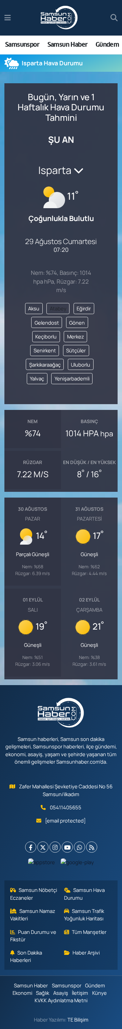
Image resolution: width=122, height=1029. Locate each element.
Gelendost (47, 322)
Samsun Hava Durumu (84, 893)
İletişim (80, 992)
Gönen (77, 322)
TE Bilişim (77, 1019)
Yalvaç (37, 378)
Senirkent (45, 350)
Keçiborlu (46, 336)
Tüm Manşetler (89, 931)
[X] (42, 847)
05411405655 (65, 807)
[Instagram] (55, 847)
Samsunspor (22, 44)
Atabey (58, 308)
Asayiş (60, 992)
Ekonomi (22, 992)
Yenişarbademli (72, 378)
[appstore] (42, 863)
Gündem (107, 44)
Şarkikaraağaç (45, 364)
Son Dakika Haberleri (26, 956)
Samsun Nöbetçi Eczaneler (33, 893)
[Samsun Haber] (59, 18)
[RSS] (91, 847)
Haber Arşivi (86, 952)
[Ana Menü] (7, 18)
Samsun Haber (67, 44)
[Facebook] (30, 847)
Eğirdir (84, 308)
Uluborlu (80, 364)
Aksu (33, 308)
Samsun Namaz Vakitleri (33, 914)
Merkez (75, 336)
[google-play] (77, 863)
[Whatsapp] (79, 847)
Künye (99, 992)
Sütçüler (76, 350)
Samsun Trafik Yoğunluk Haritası (84, 914)
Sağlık (42, 992)
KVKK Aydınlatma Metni (61, 1000)
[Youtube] (67, 847)
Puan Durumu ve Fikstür (33, 935)
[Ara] (114, 18)
